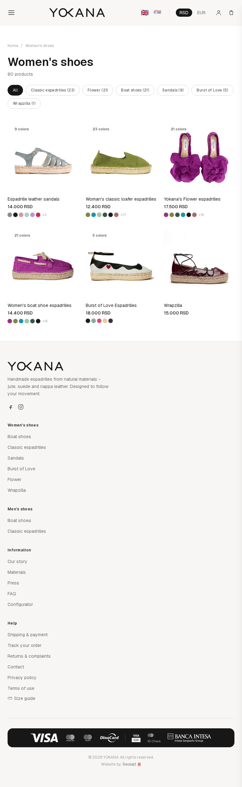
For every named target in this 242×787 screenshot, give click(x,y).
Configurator (20, 604)
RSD (184, 12)
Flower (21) (98, 90)
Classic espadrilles (27, 447)
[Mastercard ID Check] (154, 737)
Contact (16, 667)
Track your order (25, 645)
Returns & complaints (29, 656)
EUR (201, 12)
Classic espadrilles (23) (52, 90)
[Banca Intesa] (190, 737)
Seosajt (129, 764)
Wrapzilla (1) (24, 103)
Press (13, 583)
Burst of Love (21, 469)
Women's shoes (40, 45)
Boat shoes (19, 436)
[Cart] (231, 12)
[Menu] (11, 12)
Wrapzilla (17, 490)
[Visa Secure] (136, 737)
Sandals (16, 458)
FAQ (12, 593)
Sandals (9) (172, 90)
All (15, 90)
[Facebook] (11, 407)
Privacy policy (22, 677)
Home (13, 45)
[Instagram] (21, 407)
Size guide (24, 698)
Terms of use (21, 688)
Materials (17, 572)
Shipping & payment (28, 634)
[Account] (219, 12)
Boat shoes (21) (135, 90)
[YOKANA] (77, 12)
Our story (17, 561)
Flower (14, 479)
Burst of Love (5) (212, 90)
